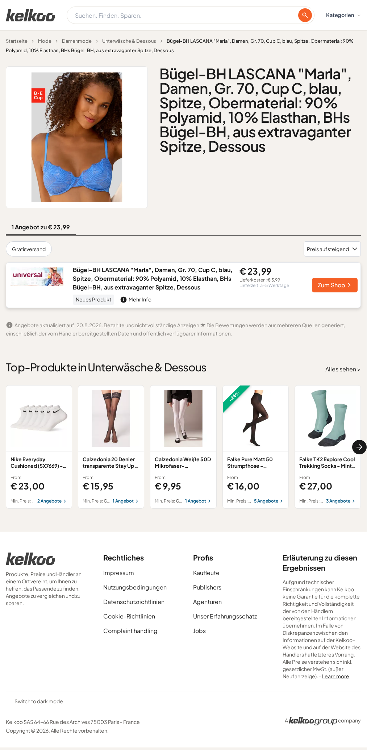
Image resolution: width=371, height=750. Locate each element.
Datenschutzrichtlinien (133, 601)
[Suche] (305, 15)
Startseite (17, 41)
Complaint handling (130, 630)
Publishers (207, 587)
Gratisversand (29, 249)
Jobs (199, 630)
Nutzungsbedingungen (135, 587)
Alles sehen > (343, 369)
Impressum (118, 572)
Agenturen (207, 601)
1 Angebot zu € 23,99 (41, 227)
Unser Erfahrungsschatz (225, 616)
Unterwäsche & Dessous (129, 41)
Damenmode (77, 41)
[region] (183, 447)
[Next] (359, 447)
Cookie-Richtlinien (129, 616)
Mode (44, 41)
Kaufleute (206, 572)
